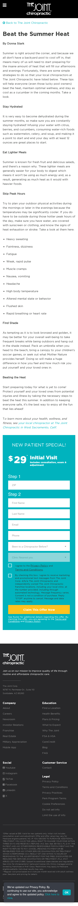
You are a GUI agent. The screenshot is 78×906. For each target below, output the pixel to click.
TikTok (9, 779)
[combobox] (39, 546)
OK (67, 892)
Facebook (11, 784)
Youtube (10, 767)
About (6, 708)
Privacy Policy (39, 565)
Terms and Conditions (29, 569)
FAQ (45, 753)
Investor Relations (13, 725)
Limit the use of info (53, 815)
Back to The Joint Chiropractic (26, 22)
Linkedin (10, 790)
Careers (7, 713)
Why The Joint (50, 730)
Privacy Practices (52, 792)
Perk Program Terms (54, 798)
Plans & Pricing (50, 719)
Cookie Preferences (53, 804)
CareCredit (48, 741)
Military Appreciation (15, 741)
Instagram (11, 773)
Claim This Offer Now (39, 610)
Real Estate (9, 736)
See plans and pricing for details (22, 874)
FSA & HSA (48, 736)
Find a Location (51, 708)
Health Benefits (51, 713)
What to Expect (51, 725)
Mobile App (9, 747)
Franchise (8, 730)
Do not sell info (50, 809)
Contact (47, 767)
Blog (45, 747)
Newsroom (9, 719)
